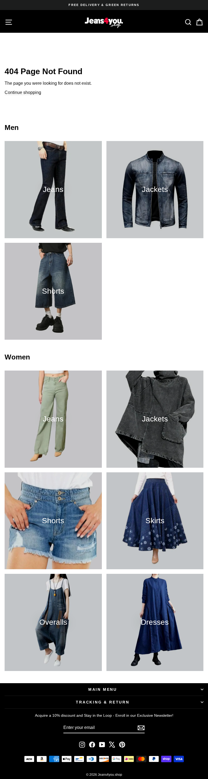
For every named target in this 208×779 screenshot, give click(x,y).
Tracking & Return (102, 702)
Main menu (102, 689)
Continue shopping (23, 92)
